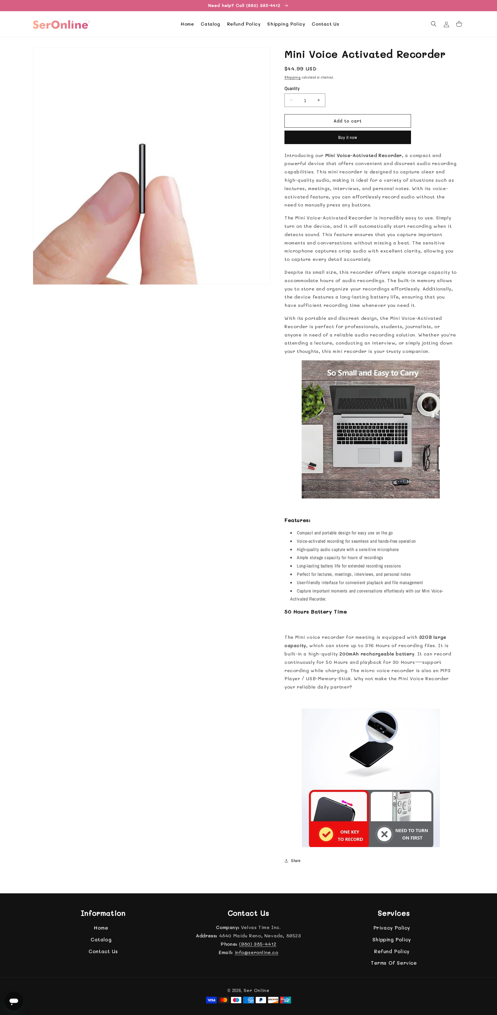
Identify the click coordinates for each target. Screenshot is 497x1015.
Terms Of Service (394, 962)
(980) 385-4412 (257, 944)
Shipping (292, 77)
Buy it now (347, 137)
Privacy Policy (391, 928)
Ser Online (256, 990)
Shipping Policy (391, 939)
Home (101, 928)
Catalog (101, 939)
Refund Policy (392, 951)
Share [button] (296, 860)
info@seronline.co (256, 952)
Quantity (292, 88)
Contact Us (103, 951)
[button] (433, 24)
